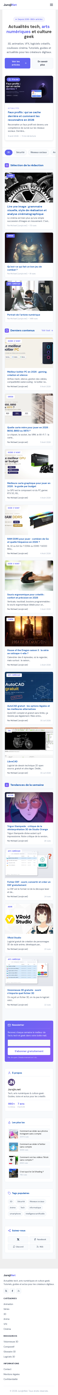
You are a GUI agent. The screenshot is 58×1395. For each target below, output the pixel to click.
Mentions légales (12, 1374)
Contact (7, 1369)
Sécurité (20, 152)
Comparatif (9, 1346)
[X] (6, 1290)
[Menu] (51, 5)
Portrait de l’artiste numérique (23, 314)
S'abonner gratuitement (29, 1051)
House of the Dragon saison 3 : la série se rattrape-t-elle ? (28, 652)
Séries (6, 1309)
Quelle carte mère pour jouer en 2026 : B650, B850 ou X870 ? (28, 429)
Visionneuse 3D (11, 1341)
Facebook (41, 1239)
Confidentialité (11, 1379)
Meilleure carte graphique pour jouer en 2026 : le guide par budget (28, 485)
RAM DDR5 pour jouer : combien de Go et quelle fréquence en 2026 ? (28, 540)
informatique (35, 1207)
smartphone (15, 1213)
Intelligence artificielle (35, 1213)
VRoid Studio (14, 937)
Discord (19, 1246)
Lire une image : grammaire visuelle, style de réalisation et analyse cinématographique (27, 210)
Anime (12, 1207)
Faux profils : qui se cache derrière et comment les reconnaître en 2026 (24, 116)
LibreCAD (12, 761)
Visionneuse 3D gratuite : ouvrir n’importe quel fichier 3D (24, 992)
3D (8, 152)
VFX (5, 1324)
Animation (8, 1304)
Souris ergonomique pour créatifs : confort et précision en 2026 (26, 596)
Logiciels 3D (9, 1356)
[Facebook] (12, 1290)
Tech (23, 1207)
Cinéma (7, 1329)
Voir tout (46, 330)
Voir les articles (16, 63)
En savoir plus (43, 63)
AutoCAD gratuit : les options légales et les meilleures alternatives (28, 707)
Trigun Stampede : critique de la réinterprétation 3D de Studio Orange (27, 828)
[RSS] (18, 1290)
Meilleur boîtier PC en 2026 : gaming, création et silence (27, 373)
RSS (41, 1246)
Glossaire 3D (10, 1351)
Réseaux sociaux (39, 152)
